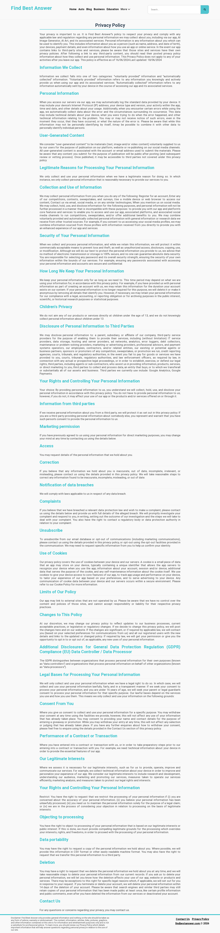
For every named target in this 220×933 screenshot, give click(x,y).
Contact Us (183, 919)
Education (113, 9)
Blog (89, 9)
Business (99, 9)
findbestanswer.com (188, 923)
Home (73, 9)
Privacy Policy (200, 919)
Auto (81, 9)
